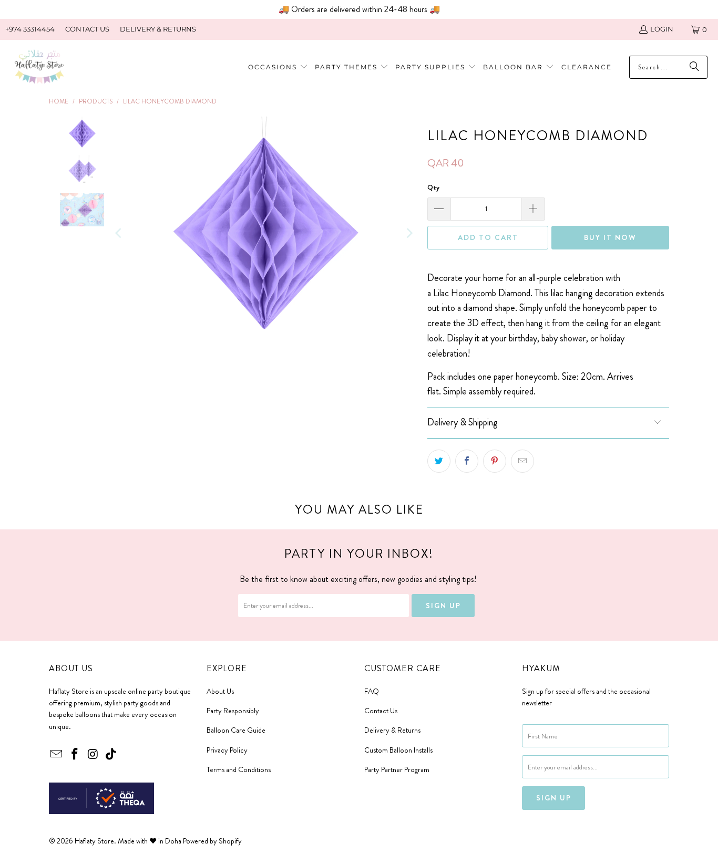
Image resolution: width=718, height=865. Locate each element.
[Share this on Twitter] (438, 461)
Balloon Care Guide (236, 730)
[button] (351, 67)
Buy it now (610, 237)
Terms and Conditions (239, 769)
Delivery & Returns (392, 730)
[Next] (409, 233)
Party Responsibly (233, 710)
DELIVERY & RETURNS (158, 29)
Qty (433, 187)
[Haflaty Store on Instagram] (93, 755)
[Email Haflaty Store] (57, 755)
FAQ (371, 691)
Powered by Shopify (212, 841)
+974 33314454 (30, 29)
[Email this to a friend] (522, 461)
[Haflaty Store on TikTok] (111, 755)
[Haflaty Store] (39, 67)
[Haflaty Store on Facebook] (75, 755)
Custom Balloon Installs (398, 750)
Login (661, 29)
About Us (220, 691)
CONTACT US (87, 29)
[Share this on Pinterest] (494, 461)
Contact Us (380, 710)
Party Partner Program (396, 769)
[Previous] (119, 233)
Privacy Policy (227, 750)
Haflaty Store (94, 841)
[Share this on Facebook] (466, 461)
